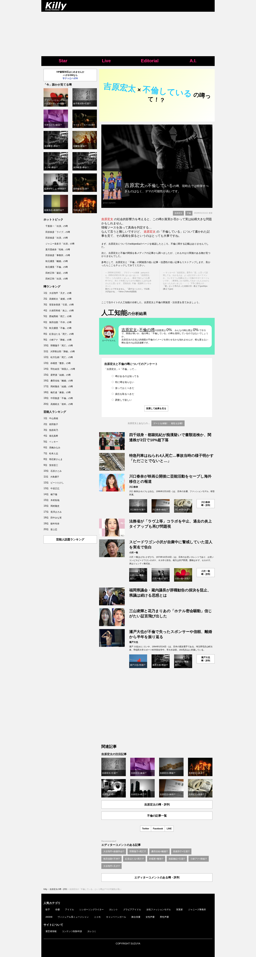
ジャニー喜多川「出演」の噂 (59, 243)
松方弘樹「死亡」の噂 (62, 357)
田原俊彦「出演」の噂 (56, 237)
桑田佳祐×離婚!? (159, 851)
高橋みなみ (54, 447)
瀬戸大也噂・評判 (205, 659)
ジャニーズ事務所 (197, 909)
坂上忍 (54, 529)
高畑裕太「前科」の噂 (62, 404)
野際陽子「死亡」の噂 (62, 345)
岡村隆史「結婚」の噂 (62, 386)
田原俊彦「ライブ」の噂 (57, 232)
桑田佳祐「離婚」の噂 (62, 380)
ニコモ (97, 917)
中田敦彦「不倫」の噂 (62, 398)
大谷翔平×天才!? (111, 866)
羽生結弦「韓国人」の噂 (63, 369)
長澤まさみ (56, 512)
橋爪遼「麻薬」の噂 (61, 392)
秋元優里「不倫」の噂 (56, 267)
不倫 (189, 213)
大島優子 (54, 476)
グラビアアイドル (132, 909)
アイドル (69, 909)
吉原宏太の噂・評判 (157, 804)
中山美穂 (53, 418)
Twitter (145, 828)
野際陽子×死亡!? (137, 851)
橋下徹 (54, 494)
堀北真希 (53, 436)
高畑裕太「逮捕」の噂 (60, 299)
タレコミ (91, 931)
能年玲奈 (55, 523)
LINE (169, 828)
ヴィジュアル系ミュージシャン (73, 917)
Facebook (158, 828)
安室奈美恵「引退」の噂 (61, 304)
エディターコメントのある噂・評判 (156, 877)
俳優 (57, 909)
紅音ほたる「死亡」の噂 (61, 334)
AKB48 (48, 917)
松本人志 (53, 453)
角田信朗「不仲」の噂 (60, 322)
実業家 (179, 909)
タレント (113, 909)
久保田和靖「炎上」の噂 (61, 310)
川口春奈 (133, 487)
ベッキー (53, 441)
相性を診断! (177, 423)
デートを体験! (160, 423)
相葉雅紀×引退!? (177, 859)
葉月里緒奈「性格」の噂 (57, 249)
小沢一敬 (133, 552)
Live (106, 60)
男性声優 (164, 917)
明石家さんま (56, 459)
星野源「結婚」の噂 (61, 375)
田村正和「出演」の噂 (56, 278)
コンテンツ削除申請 (72, 931)
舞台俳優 (135, 917)
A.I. (193, 60)
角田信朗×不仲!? (111, 859)
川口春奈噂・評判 (205, 503)
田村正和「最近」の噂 (56, 273)
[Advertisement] (128, 34)
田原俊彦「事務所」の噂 (57, 255)
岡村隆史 (55, 506)
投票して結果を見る (156, 408)
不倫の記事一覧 (157, 815)
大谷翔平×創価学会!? (113, 851)
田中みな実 (56, 517)
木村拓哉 (55, 500)
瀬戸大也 (133, 642)
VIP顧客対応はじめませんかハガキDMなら (70, 75)
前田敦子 (53, 424)
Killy (45, 889)
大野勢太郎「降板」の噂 (62, 351)
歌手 (47, 909)
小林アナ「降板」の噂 (60, 339)
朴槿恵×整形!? (156, 859)
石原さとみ (56, 471)
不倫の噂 (147, 330)
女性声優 (150, 917)
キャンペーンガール (116, 917)
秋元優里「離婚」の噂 (56, 261)
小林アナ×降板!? (198, 859)
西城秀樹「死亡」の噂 (60, 316)
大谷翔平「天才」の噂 (60, 293)
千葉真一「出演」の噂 (56, 226)
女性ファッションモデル (158, 909)
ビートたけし (57, 482)
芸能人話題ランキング (70, 539)
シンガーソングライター (91, 909)
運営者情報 (51, 931)
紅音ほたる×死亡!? (134, 859)
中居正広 (55, 488)
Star (63, 60)
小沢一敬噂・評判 (205, 572)
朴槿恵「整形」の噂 (61, 363)
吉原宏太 (178, 213)
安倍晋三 (53, 465)
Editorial (150, 60)
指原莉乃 (53, 430)
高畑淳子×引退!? (181, 851)
